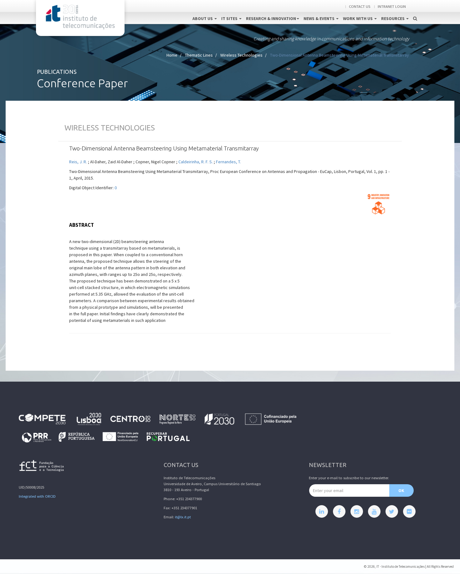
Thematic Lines (199, 55)
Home (171, 55)
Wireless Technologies (241, 55)
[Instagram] (356, 511)
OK (401, 490)
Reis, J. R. (78, 162)
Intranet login (392, 6)
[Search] (415, 12)
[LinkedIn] (321, 511)
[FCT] (42, 467)
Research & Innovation (271, 18)
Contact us (359, 6)
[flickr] (409, 511)
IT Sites (229, 18)
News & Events (319, 18)
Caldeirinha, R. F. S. (195, 162)
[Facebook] (339, 511)
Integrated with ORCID (37, 496)
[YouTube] (374, 511)
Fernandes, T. (228, 162)
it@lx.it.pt (183, 517)
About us (203, 18)
